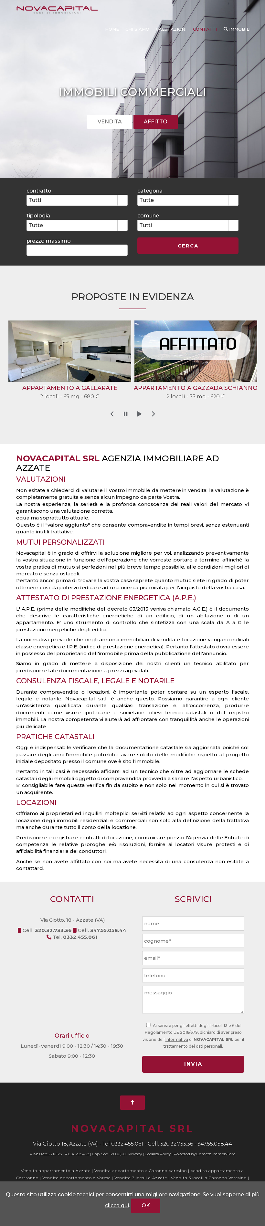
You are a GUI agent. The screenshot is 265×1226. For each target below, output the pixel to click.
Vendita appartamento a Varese (76, 1177)
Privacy (135, 1153)
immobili (239, 29)
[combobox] (72, 200)
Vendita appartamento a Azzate (55, 1170)
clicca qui (117, 1205)
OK (146, 1205)
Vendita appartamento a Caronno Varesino (140, 1170)
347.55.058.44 (214, 1144)
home (112, 29)
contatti (205, 29)
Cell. (47, 930)
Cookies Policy (158, 1153)
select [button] (122, 200)
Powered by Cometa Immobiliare (204, 1153)
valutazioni (171, 29)
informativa (176, 1039)
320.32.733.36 (176, 1144)
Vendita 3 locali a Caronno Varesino (209, 1177)
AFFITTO (155, 122)
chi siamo (137, 29)
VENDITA (110, 122)
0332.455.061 (127, 1144)
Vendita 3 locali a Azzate (140, 1177)
